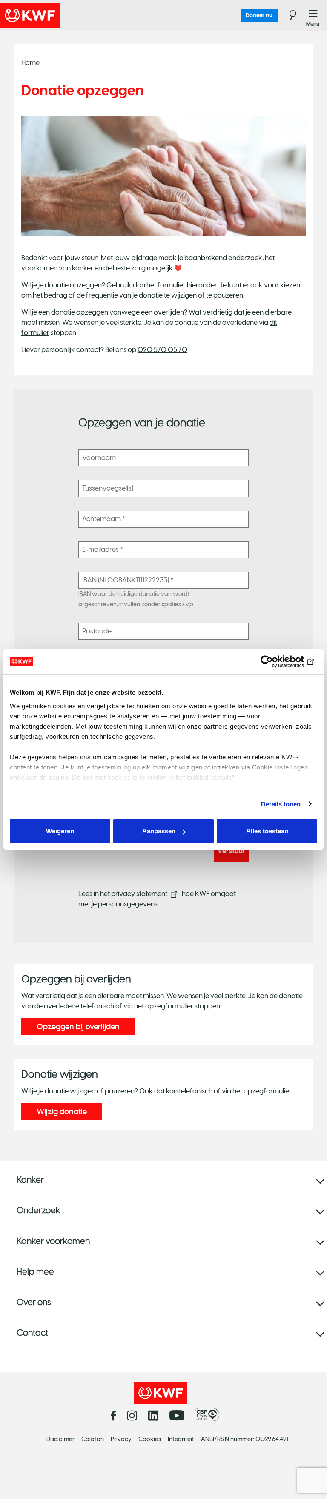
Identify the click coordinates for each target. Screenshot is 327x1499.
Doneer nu (259, 15)
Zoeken (288, 15)
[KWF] (53, 15)
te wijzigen (180, 295)
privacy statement (139, 894)
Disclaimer (60, 1439)
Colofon (92, 1439)
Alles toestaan (267, 831)
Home (30, 63)
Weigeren (60, 831)
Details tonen (281, 804)
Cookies (149, 1439)
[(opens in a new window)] (209, 1415)
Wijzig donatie (62, 1111)
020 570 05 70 (162, 350)
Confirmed (7, 42)
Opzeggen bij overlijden (78, 1026)
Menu (313, 15)
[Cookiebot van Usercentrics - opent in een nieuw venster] (280, 661)
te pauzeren (224, 295)
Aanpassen (158, 831)
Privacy (121, 1439)
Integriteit (181, 1439)
